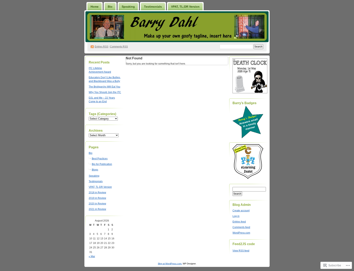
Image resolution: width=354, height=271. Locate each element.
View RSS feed (241, 250)
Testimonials (153, 6)
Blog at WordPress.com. (170, 263)
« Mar (92, 256)
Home (95, 6)
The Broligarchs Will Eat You (104, 86)
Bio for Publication (102, 164)
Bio (110, 6)
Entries (101, 46)
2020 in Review (97, 203)
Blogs (95, 169)
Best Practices (100, 158)
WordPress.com (241, 232)
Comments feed (241, 227)
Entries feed (239, 221)
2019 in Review (97, 198)
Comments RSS (119, 46)
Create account (241, 210)
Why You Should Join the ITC (105, 92)
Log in (236, 216)
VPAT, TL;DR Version (185, 6)
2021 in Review (97, 209)
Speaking (128, 6)
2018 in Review (97, 192)
